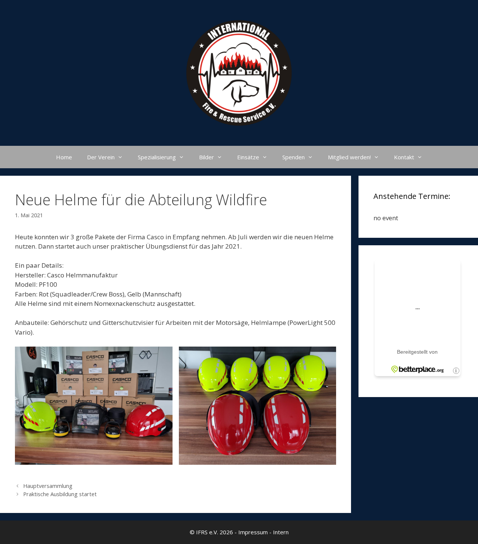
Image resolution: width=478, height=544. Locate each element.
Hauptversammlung (47, 485)
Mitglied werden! (349, 157)
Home (64, 157)
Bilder (206, 157)
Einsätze (248, 157)
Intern (281, 532)
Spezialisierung (157, 157)
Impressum (253, 532)
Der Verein (101, 157)
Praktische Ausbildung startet (60, 494)
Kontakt (404, 157)
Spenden (293, 157)
